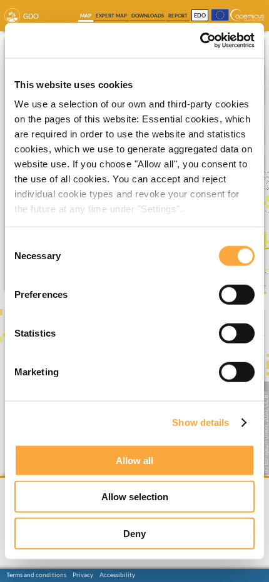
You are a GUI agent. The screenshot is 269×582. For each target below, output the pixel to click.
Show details (200, 422)
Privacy (83, 574)
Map (85, 15)
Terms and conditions (36, 574)
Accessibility (117, 574)
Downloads (147, 15)
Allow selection (134, 496)
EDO (200, 16)
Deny (134, 533)
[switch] (237, 294)
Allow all (134, 460)
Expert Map (111, 15)
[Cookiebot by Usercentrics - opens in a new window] (200, 40)
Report (178, 15)
